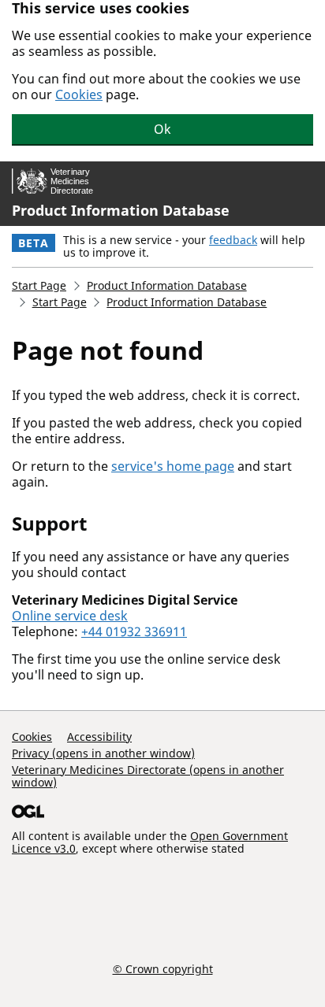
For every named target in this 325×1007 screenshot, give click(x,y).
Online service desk (70, 615)
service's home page (172, 466)
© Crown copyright (163, 968)
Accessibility (99, 736)
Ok (162, 129)
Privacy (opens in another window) (103, 753)
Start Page (39, 285)
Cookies (79, 94)
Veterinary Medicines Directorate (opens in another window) (148, 776)
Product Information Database (121, 210)
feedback (233, 239)
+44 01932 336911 (134, 631)
